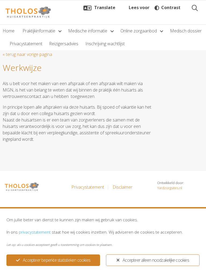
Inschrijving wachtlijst (105, 44)
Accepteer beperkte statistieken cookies (56, 260)
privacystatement (35, 232)
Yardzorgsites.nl (169, 187)
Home (8, 31)
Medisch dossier (186, 31)
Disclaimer (123, 187)
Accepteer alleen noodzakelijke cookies (156, 260)
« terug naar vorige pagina (27, 54)
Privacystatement (26, 44)
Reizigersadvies (63, 44)
